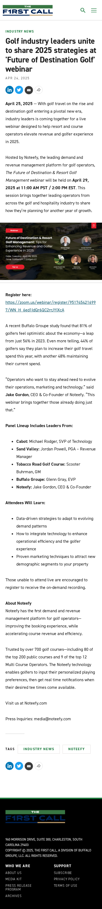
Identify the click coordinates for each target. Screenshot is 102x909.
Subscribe (63, 873)
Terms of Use (66, 886)
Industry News (19, 32)
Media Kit (13, 879)
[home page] (28, 10)
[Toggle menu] (93, 10)
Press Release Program (18, 888)
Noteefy (76, 749)
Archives (13, 896)
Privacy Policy (67, 879)
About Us (13, 873)
